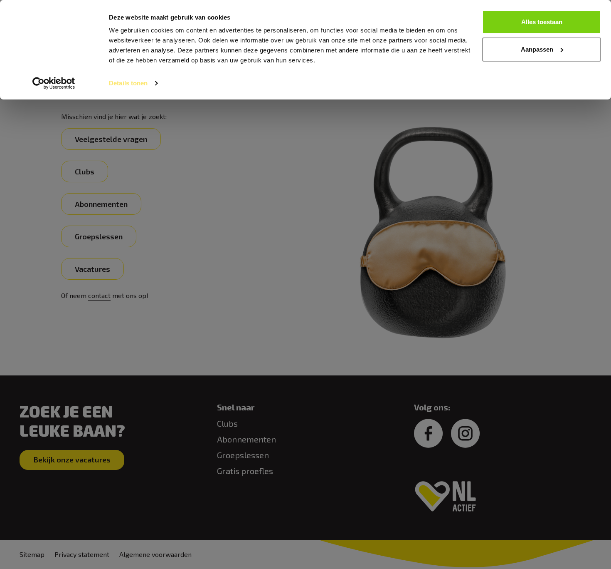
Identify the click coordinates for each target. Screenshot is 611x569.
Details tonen (128, 83)
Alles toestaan (541, 21)
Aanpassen (537, 49)
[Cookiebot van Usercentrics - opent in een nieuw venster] (53, 83)
